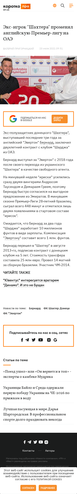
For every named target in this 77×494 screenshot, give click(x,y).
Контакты (28, 450)
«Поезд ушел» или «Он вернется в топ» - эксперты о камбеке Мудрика (37, 374)
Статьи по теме (15, 360)
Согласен (28, 488)
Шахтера (60, 133)
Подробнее (48, 488)
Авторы (50, 450)
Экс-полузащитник (18, 133)
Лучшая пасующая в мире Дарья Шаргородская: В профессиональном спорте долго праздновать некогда (34, 414)
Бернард (46, 142)
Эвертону (12, 238)
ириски (45, 177)
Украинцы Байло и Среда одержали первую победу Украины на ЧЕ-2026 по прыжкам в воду (36, 393)
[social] (22, 340)
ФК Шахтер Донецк (57, 308)
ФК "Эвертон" (12, 313)
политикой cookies (49, 479)
